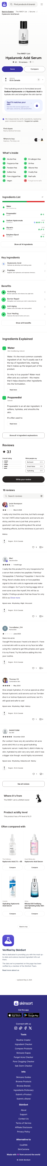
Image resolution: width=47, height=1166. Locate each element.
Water (11, 347)
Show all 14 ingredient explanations (24, 435)
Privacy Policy (23, 1131)
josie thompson (15, 503)
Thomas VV (14, 679)
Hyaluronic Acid (33, 91)
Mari (11, 558)
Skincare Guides (23, 1077)
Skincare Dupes (23, 1053)
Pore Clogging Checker (23, 1061)
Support (23, 1114)
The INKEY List (21, 12)
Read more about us (10, 970)
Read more (13, 390)
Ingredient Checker (23, 1044)
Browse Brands (23, 1086)
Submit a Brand (23, 1099)
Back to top (23, 927)
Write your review (23, 479)
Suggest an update (31, 121)
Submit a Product (23, 1094)
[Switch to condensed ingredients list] (42, 197)
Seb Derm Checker (23, 1066)
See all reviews (23, 784)
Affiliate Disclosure (23, 1127)
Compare (35, 69)
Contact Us (23, 1119)
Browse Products (23, 1081)
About (23, 1110)
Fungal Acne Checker (23, 1057)
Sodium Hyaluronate (13, 91)
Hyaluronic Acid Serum (10, 14)
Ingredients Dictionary (24, 1090)
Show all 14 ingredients (23, 244)
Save (12, 69)
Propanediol (14, 397)
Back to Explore (8, 12)
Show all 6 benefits (23, 323)
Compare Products (23, 1048)
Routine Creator (23, 1040)
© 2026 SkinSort (23, 1160)
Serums (32, 12)
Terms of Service (23, 1123)
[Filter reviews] (41, 496)
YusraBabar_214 (16, 627)
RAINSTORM (14, 730)
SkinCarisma (23, 1149)
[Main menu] (41, 4)
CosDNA (23, 1145)
